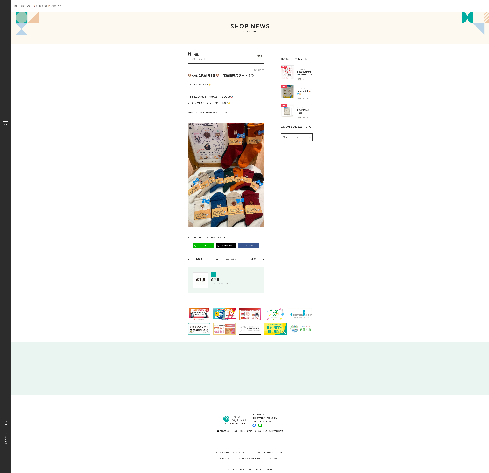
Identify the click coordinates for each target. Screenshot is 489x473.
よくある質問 (223, 452)
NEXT (253, 259)
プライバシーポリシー (275, 452)
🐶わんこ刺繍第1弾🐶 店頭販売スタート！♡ (50, 6)
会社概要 (225, 458)
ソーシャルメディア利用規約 (247, 458)
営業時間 (6, 440)
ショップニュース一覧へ (226, 259)
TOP (6, 424)
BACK (199, 259)
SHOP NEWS (25, 6)
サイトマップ (240, 452)
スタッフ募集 (271, 458)
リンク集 (256, 452)
